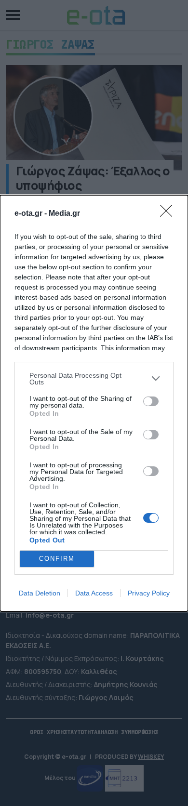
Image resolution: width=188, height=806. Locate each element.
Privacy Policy (149, 593)
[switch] (151, 401)
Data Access (94, 593)
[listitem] (94, 378)
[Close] (169, 214)
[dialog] (94, 403)
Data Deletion (39, 593)
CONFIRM (57, 558)
